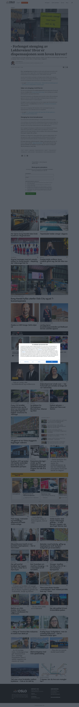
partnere (40, 349)
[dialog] (39, 353)
